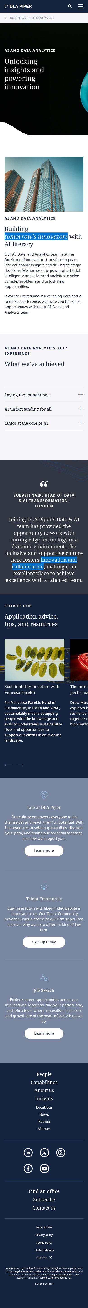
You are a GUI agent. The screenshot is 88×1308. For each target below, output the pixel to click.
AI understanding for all (28, 409)
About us (44, 1090)
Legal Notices (58, 1274)
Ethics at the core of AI (26, 423)
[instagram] (60, 1152)
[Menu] (81, 6)
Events (44, 1121)
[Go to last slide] (8, 765)
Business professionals (32, 17)
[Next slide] (20, 765)
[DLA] (18, 6)
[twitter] (44, 1152)
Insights (44, 1098)
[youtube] (44, 1168)
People (44, 1074)
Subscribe (44, 1199)
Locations (44, 1107)
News (44, 1114)
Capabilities (44, 1082)
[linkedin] (28, 1152)
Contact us (44, 1208)
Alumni (44, 1128)
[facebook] (28, 1168)
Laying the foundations (27, 395)
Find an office (44, 1191)
